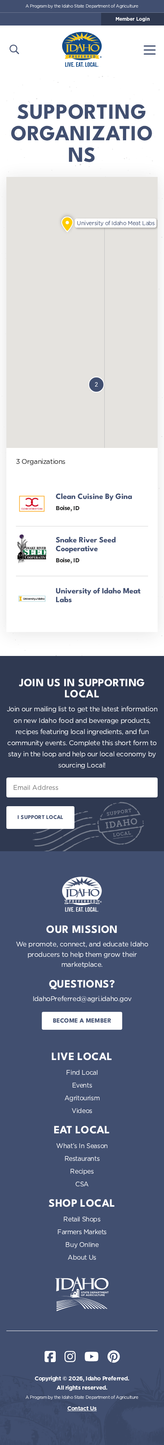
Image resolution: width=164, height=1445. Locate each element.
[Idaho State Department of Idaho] (82, 1293)
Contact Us (82, 1408)
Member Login (132, 19)
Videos (82, 1111)
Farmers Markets (82, 1232)
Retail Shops (81, 1219)
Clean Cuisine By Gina (94, 497)
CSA (82, 1184)
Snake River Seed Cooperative (86, 545)
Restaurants (82, 1158)
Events (82, 1085)
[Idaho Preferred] (82, 49)
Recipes (82, 1171)
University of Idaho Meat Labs (98, 596)
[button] (67, 224)
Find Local (82, 1072)
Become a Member (82, 1021)
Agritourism (82, 1098)
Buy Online (81, 1245)
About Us (82, 1257)
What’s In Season (82, 1146)
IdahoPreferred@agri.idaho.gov (82, 998)
